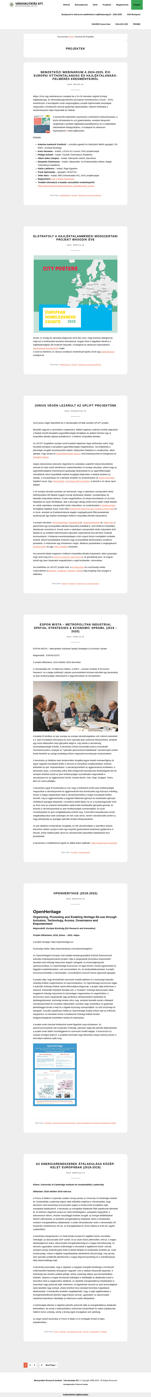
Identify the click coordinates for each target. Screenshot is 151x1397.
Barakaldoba (75, 522)
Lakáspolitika (94, 1332)
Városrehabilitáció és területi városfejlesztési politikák (96, 1123)
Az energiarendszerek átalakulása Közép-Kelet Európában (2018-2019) (75, 1165)
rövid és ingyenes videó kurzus (67, 557)
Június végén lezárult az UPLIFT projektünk (76, 405)
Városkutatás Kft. (26, 4)
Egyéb (56, 1332)
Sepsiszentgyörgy (91, 522)
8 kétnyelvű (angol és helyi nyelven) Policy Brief (91, 509)
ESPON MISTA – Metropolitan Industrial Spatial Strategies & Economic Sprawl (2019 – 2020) (75, 628)
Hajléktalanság (65, 195)
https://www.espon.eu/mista (104, 843)
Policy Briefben (61, 547)
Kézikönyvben (39, 547)
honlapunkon (78, 567)
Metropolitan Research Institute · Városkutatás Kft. (56, 1380)
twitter (79, 571)
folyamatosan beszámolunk (46, 348)
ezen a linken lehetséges (62, 179)
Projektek (71, 584)
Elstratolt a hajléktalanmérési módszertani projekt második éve (75, 238)
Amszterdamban (60, 522)
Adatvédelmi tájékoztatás (75, 1394)
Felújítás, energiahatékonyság (70, 1332)
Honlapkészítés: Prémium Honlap (75, 1384)
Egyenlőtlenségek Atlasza (68, 454)
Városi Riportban (107, 478)
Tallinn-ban (108, 522)
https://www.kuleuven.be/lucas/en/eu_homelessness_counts (66, 186)
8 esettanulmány (108, 505)
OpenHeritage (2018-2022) (76, 893)
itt (67, 131)
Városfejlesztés (84, 852)
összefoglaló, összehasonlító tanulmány (71, 481)
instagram (62, 571)
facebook (52, 571)
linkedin (71, 571)
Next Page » (51, 1366)
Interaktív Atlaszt (41, 457)
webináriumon (107, 352)
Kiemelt (74, 195)
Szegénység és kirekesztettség (89, 195)
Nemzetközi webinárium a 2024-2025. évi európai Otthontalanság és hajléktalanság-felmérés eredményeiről (75, 76)
